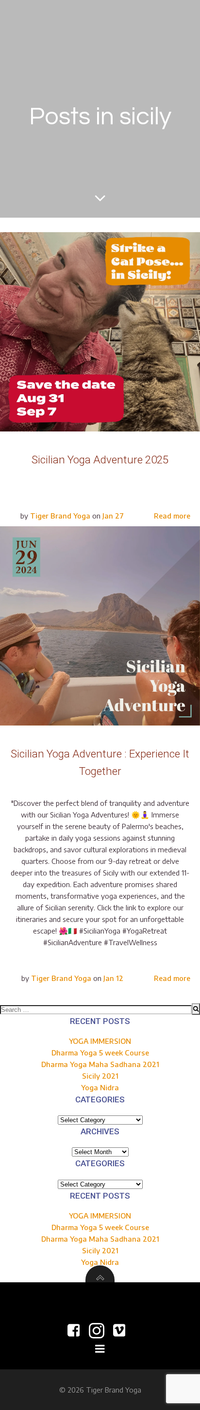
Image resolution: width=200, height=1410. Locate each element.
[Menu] (100, 1349)
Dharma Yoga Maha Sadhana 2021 (100, 1064)
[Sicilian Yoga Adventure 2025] (100, 331)
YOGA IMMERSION (100, 1041)
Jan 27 (113, 515)
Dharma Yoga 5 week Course (100, 1052)
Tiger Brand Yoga (60, 515)
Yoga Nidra (100, 1087)
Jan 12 (113, 978)
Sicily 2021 (100, 1075)
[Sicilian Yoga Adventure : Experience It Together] (100, 625)
